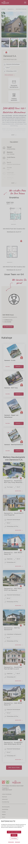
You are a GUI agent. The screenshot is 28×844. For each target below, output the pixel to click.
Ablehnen (14, 835)
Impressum (17, 842)
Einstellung (14, 838)
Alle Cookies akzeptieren (14, 832)
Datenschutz (11, 842)
